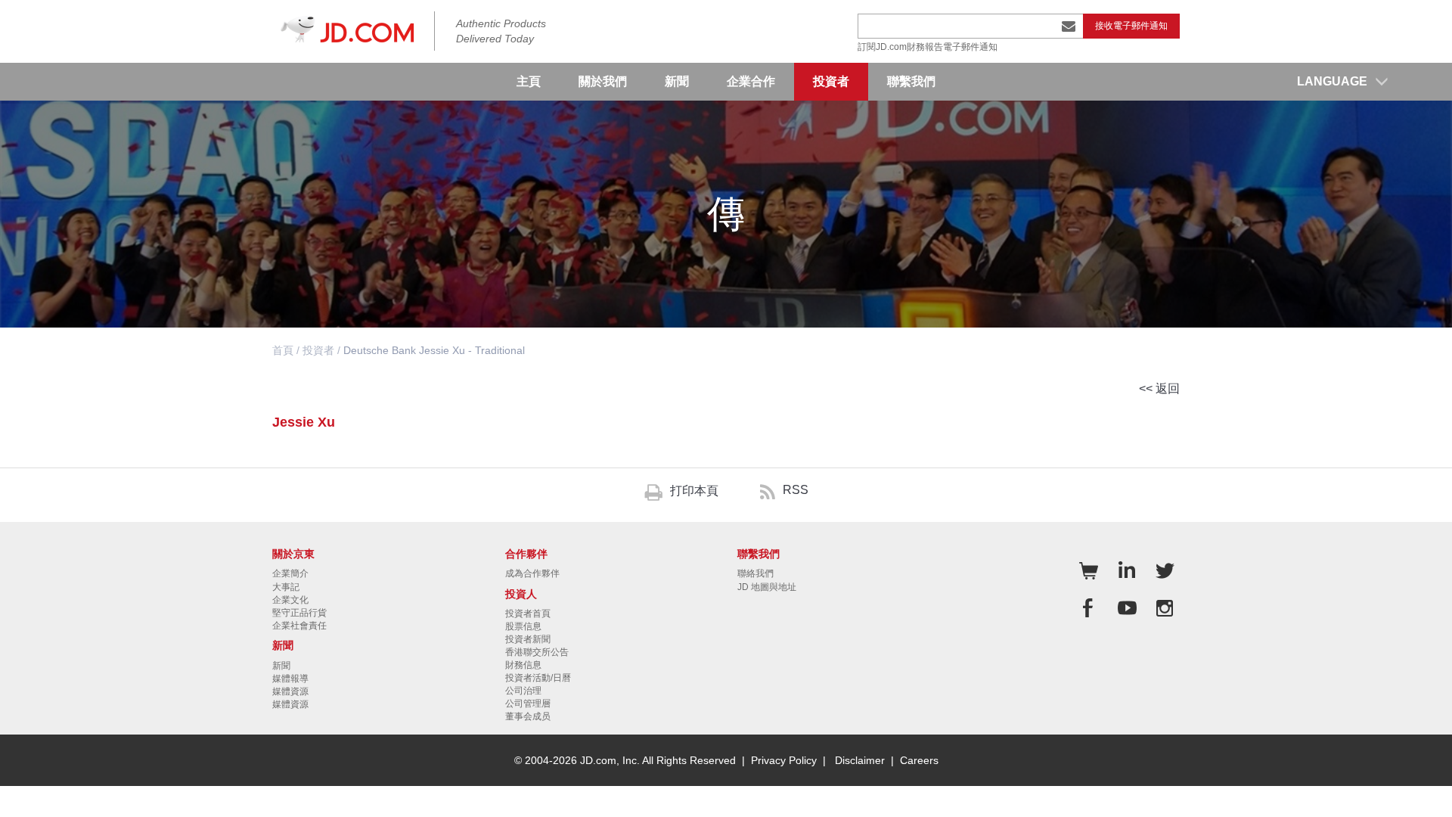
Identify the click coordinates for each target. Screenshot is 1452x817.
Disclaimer (860, 760)
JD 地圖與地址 (766, 587)
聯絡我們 (755, 573)
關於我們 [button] (603, 81)
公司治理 (523, 690)
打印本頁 (694, 490)
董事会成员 (528, 716)
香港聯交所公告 (537, 652)
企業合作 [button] (751, 81)
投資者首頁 (528, 613)
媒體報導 (290, 678)
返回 (1168, 388)
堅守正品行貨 (299, 612)
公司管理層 (528, 703)
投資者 (318, 350)
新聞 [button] (677, 81)
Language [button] (1332, 81)
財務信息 (523, 665)
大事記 (285, 587)
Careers (919, 760)
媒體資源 (290, 691)
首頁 (282, 350)
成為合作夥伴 (532, 573)
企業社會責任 (299, 625)
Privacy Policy (784, 760)
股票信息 (523, 626)
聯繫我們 (911, 81)
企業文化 (290, 600)
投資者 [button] (831, 81)
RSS (795, 489)
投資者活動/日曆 (538, 678)
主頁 (529, 81)
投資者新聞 (528, 639)
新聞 (281, 665)
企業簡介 (290, 573)
